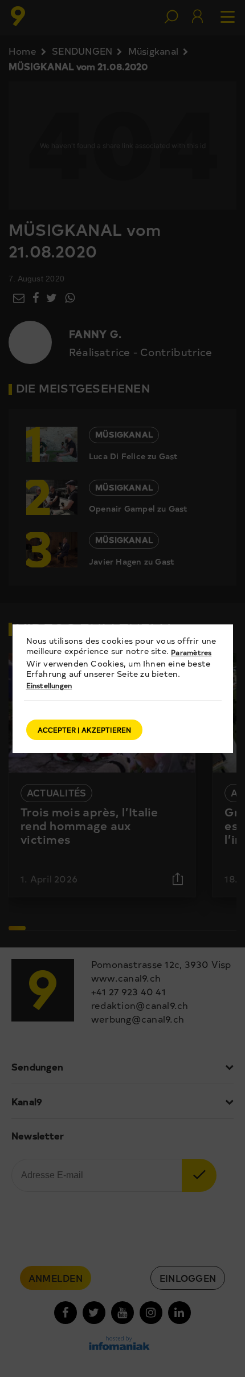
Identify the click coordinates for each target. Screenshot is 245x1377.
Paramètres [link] (191, 652)
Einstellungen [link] (49, 685)
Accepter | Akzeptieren (84, 729)
